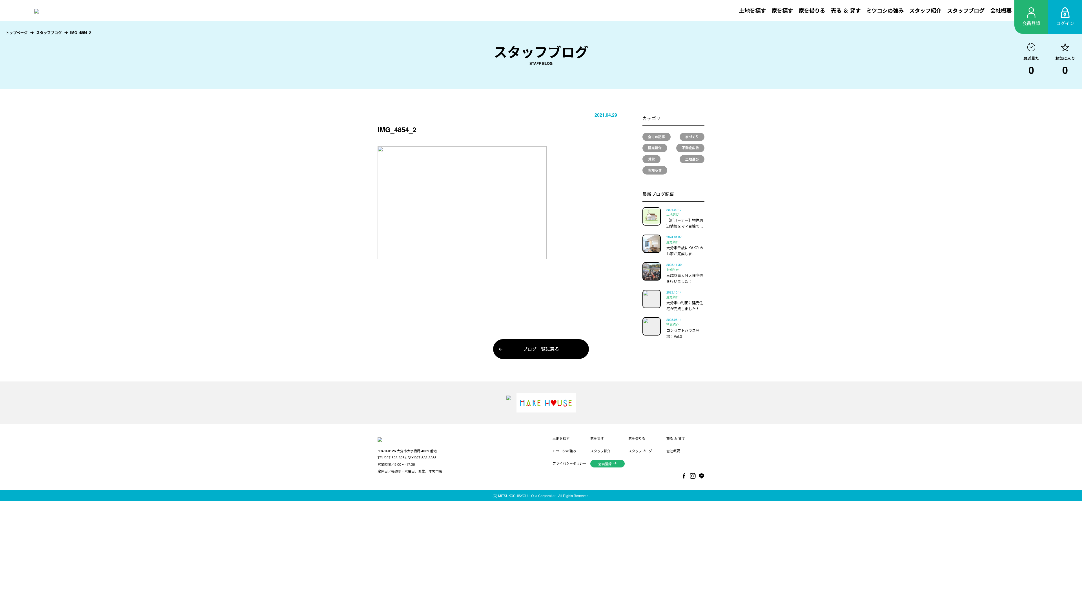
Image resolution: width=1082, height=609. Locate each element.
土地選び (692, 159)
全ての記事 (656, 136)
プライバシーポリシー (569, 463)
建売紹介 (655, 147)
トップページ (17, 32)
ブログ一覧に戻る (541, 349)
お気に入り (1065, 66)
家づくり (692, 136)
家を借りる (812, 10)
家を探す (782, 10)
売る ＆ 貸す (846, 10)
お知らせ (655, 170)
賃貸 (651, 159)
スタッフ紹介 (925, 10)
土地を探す (752, 10)
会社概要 (1001, 10)
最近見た (1031, 66)
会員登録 (605, 463)
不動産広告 (690, 147)
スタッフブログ (966, 10)
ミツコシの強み (885, 10)
